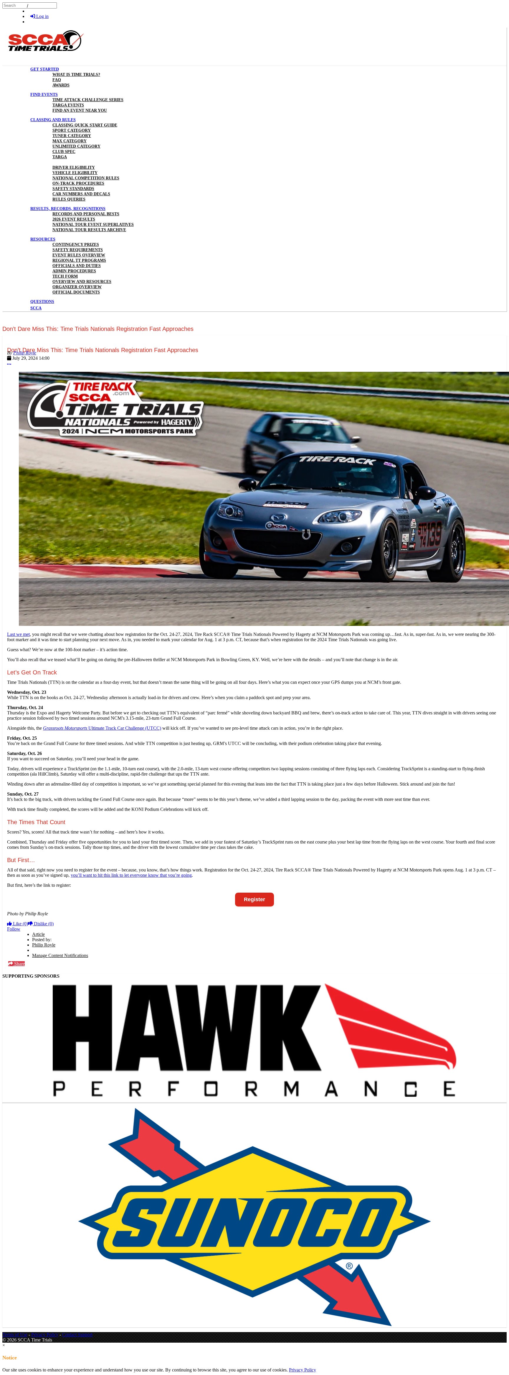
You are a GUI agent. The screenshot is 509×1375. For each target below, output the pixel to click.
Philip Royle (24, 352)
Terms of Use (14, 1334)
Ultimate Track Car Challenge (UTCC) (102, 728)
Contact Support (77, 1334)
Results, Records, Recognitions (67, 208)
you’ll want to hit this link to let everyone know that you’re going (131, 875)
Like (20, 923)
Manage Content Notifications (60, 955)
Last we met (18, 634)
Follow (13, 928)
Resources (42, 239)
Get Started (44, 69)
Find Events (44, 94)
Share (19, 963)
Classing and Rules (53, 120)
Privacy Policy (44, 1334)
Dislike (43, 923)
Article (38, 934)
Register (254, 899)
